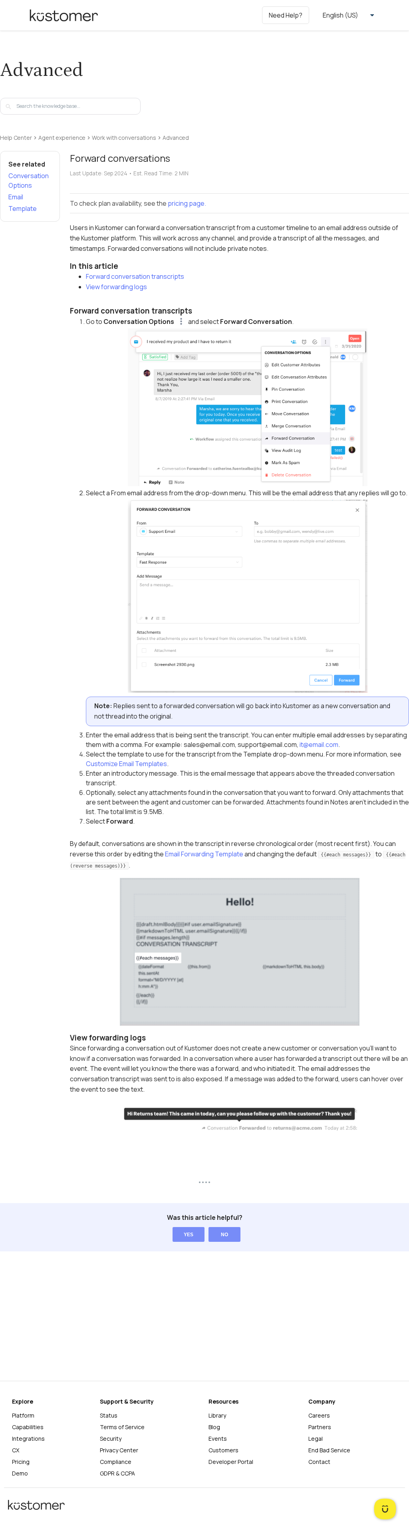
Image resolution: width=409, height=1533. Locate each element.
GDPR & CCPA (117, 1473)
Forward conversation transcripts (135, 276)
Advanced (176, 138)
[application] (385, 1509)
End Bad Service (329, 1450)
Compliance (115, 1461)
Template (22, 208)
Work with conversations (124, 138)
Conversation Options (28, 180)
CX (15, 1450)
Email (15, 197)
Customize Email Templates (126, 763)
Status (108, 1415)
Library (217, 1415)
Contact (319, 1461)
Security (110, 1438)
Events (217, 1438)
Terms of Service (122, 1427)
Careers (319, 1415)
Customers (223, 1450)
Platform (23, 1415)
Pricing (21, 1461)
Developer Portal (230, 1461)
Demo (20, 1473)
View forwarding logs (116, 286)
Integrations (28, 1438)
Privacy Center (119, 1450)
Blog (214, 1427)
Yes (188, 1234)
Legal (315, 1438)
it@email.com (319, 744)
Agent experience (61, 138)
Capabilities (28, 1427)
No (224, 1234)
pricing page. (187, 203)
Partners (319, 1427)
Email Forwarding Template (204, 854)
